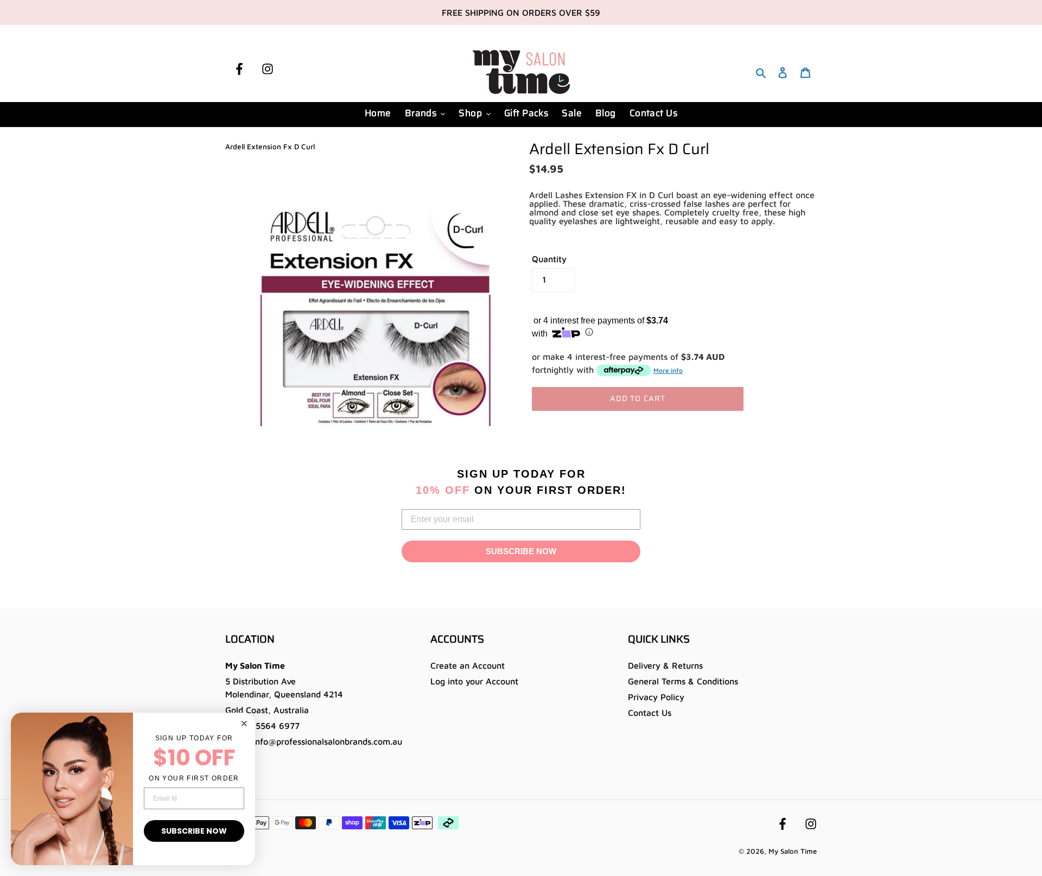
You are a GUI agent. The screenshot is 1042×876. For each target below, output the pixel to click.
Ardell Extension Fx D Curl (270, 146)
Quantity (549, 259)
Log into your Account (474, 681)
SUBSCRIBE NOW (521, 551)
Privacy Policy (656, 697)
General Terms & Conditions (683, 681)
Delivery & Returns (665, 665)
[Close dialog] (244, 723)
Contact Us (649, 713)
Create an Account (467, 665)
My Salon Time (792, 851)
